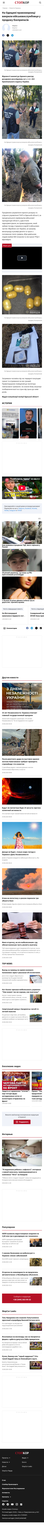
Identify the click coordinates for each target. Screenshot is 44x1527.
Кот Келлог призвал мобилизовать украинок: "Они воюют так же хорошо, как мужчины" (21, 990)
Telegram (21, 508)
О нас (4, 1480)
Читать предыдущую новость (13, 609)
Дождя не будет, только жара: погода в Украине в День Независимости (18, 853)
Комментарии (12, 628)
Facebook (28, 508)
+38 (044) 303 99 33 (22, 1299)
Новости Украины (15, 8)
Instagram (12, 510)
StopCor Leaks (9, 1311)
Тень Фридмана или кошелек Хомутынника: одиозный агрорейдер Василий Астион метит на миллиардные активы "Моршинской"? (21, 1320)
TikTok (19, 510)
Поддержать (23, 1122)
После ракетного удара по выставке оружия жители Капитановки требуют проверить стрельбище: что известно (20, 761)
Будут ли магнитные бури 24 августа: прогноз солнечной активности (21, 809)
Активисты (6, 1493)
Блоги (24, 1462)
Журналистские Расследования (13, 1489)
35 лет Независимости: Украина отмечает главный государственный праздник (19, 714)
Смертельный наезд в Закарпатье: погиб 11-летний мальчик (20, 1010)
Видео (24, 1458)
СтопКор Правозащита (10, 1484)
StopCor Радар (7, 1471)
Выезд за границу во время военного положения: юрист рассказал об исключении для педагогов (21, 972)
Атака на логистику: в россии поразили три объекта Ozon (20, 899)
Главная (5, 8)
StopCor (14, 26)
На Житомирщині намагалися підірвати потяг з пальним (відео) (13, 616)
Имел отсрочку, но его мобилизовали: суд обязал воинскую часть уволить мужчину (19, 943)
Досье (4, 1466)
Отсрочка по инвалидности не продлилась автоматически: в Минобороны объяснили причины (20, 1275)
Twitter (6, 510)
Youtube (34, 508)
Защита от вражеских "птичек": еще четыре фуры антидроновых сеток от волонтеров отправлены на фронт (15, 1096)
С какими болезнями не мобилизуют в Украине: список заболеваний (18, 1254)
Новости (5, 1462)
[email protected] (20, 1518)
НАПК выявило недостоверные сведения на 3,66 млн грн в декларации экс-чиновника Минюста (20, 1236)
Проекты (5, 1458)
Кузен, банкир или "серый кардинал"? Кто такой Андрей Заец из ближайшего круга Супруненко (20, 1359)
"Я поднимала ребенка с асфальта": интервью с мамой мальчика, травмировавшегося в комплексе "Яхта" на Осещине (21, 1172)
